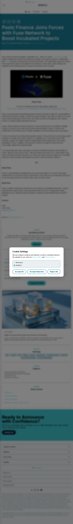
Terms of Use (49, 257)
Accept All (19, 272)
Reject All (54, 272)
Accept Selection (37, 272)
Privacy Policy (37, 257)
